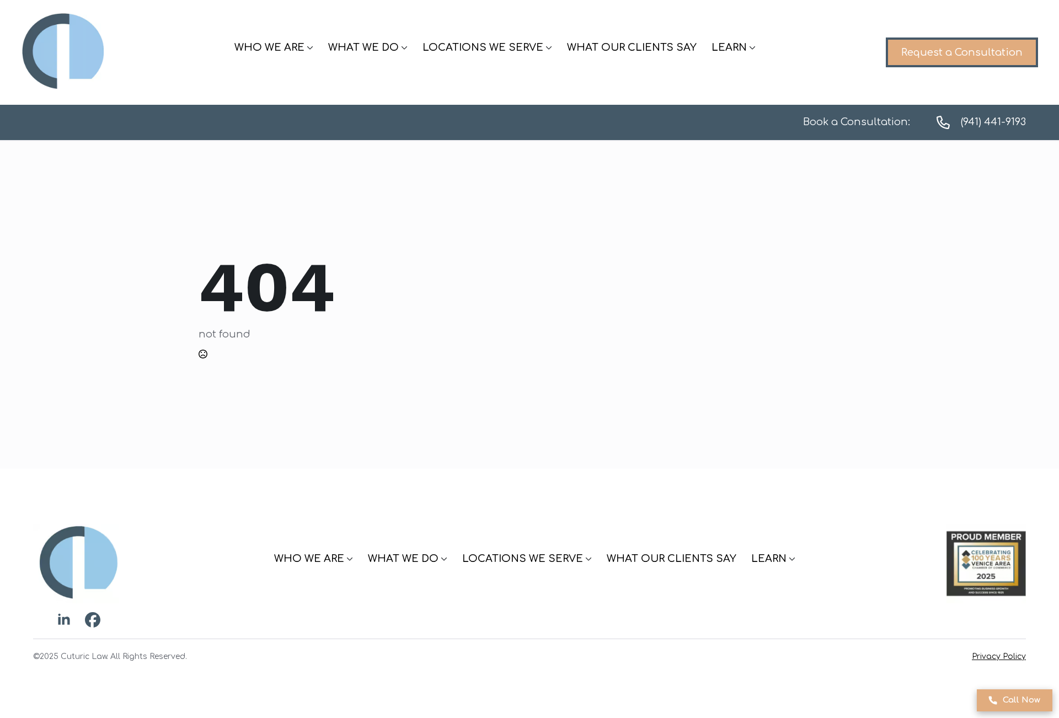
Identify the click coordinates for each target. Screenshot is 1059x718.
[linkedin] (64, 620)
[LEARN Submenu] (751, 47)
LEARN (729, 47)
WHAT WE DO (363, 47)
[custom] (92, 620)
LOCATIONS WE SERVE (482, 47)
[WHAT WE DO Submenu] (403, 47)
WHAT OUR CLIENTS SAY (632, 47)
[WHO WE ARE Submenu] (308, 47)
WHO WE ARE (269, 47)
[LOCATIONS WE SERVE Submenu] (547, 47)
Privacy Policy (999, 656)
